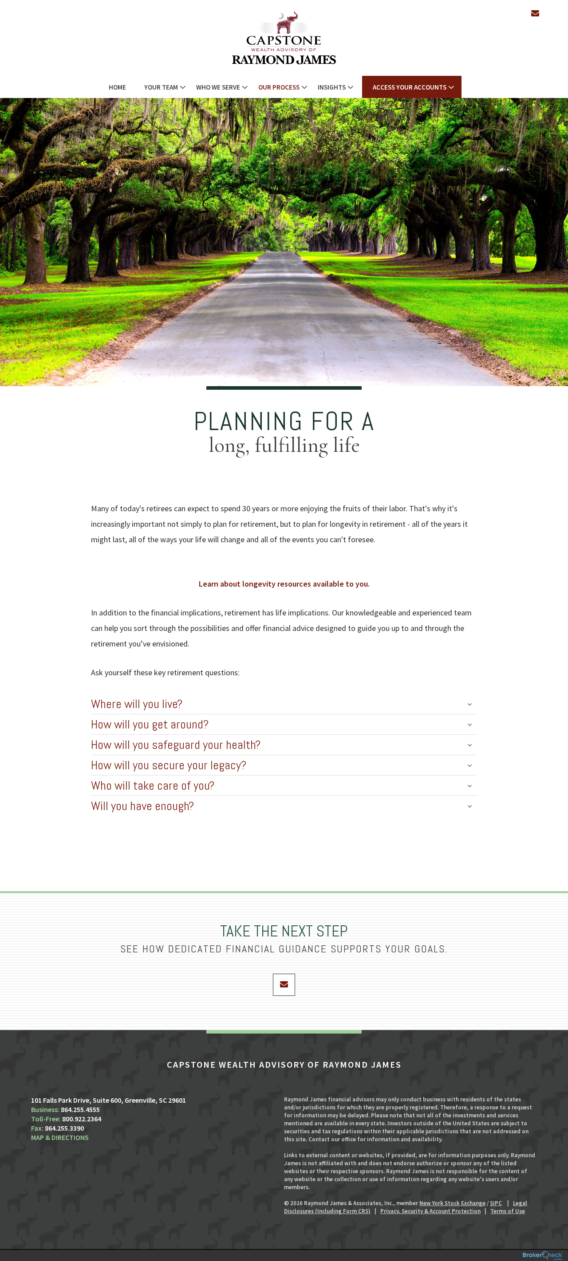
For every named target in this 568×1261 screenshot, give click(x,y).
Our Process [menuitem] (279, 87)
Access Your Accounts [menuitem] (409, 87)
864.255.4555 (80, 1109)
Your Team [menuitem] (161, 87)
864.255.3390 (64, 1128)
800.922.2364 (81, 1118)
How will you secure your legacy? (168, 765)
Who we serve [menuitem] (218, 87)
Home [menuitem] (117, 87)
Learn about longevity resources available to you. (284, 584)
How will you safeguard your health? (175, 744)
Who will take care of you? (152, 785)
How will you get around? (150, 724)
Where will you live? (136, 704)
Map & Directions (60, 1137)
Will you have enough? (142, 806)
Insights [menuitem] (332, 87)
